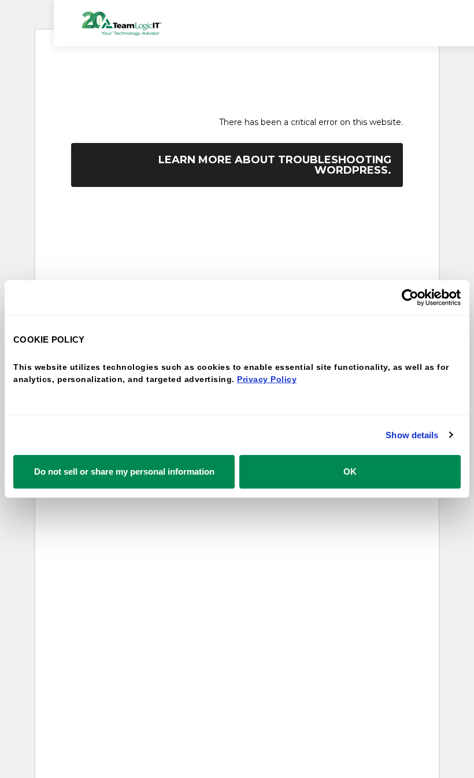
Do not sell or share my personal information (124, 471)
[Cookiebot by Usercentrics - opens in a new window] (410, 297)
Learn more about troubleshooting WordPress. (274, 165)
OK (350, 471)
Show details (412, 435)
